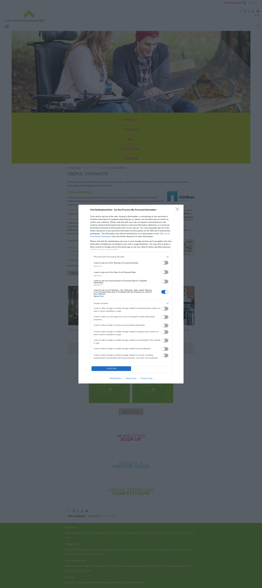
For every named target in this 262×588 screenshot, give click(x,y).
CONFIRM (111, 369)
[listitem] (131, 256)
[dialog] (131, 294)
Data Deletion (115, 378)
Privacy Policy (146, 378)
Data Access (131, 378)
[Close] (178, 210)
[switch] (164, 263)
